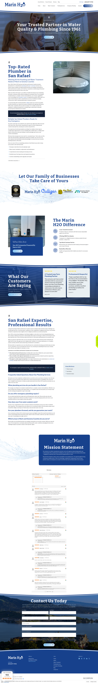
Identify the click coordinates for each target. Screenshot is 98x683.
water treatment (32, 85)
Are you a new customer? (27, 626)
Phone (23, 615)
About (55, 660)
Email (50, 615)
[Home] (15, 4)
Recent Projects (48, 1)
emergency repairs (22, 97)
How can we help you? (26, 631)
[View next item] (51, 202)
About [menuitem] (44, 5)
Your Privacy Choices (18, 678)
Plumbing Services (57, 664)
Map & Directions (32, 661)
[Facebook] (84, 658)
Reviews (55, 1)
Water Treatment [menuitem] (51, 5)
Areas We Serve (41, 1)
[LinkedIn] (86, 658)
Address (23, 621)
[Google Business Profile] (79, 658)
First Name (24, 610)
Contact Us (56, 669)
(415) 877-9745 (89, 2)
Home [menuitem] (39, 5)
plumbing (24, 85)
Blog (59, 1)
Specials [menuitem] (80, 5)
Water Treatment (57, 662)
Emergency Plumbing (58, 665)
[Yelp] (81, 658)
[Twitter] (89, 658)
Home (55, 658)
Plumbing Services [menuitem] (61, 5)
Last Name (51, 610)
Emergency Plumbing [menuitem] (71, 5)
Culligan (28, 102)
